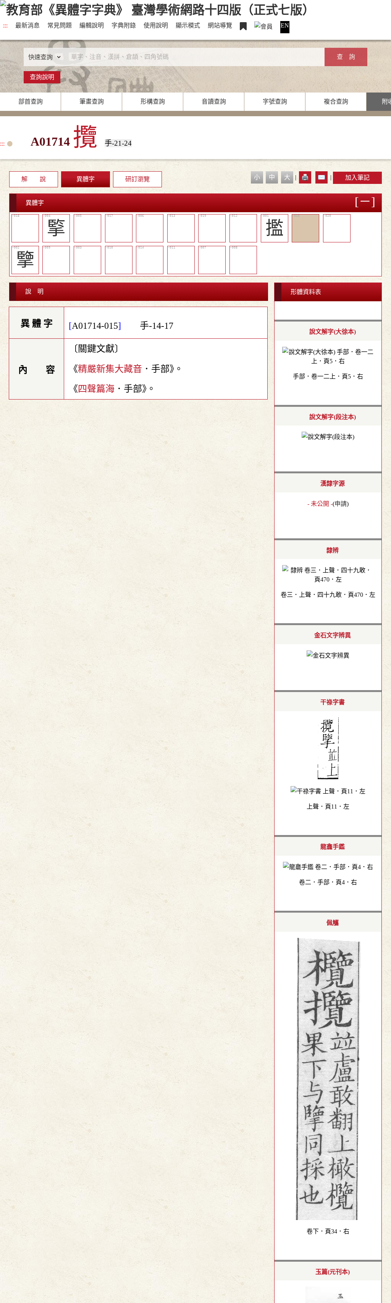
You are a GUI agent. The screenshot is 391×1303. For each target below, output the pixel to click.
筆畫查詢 (91, 101)
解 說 (33, 179)
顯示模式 (188, 25)
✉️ (321, 177)
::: (5, 25)
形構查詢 (153, 101)
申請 (340, 503)
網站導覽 (220, 25)
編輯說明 (91, 25)
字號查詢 (275, 101)
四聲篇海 (96, 389)
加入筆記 (357, 177)
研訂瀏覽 (137, 179)
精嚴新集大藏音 (110, 369)
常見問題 (59, 25)
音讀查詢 (214, 101)
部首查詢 (30, 101)
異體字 (85, 179)
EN (285, 25)
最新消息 (27, 25)
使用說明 (156, 25)
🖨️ (305, 177)
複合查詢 (336, 101)
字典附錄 (123, 25)
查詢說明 (42, 77)
